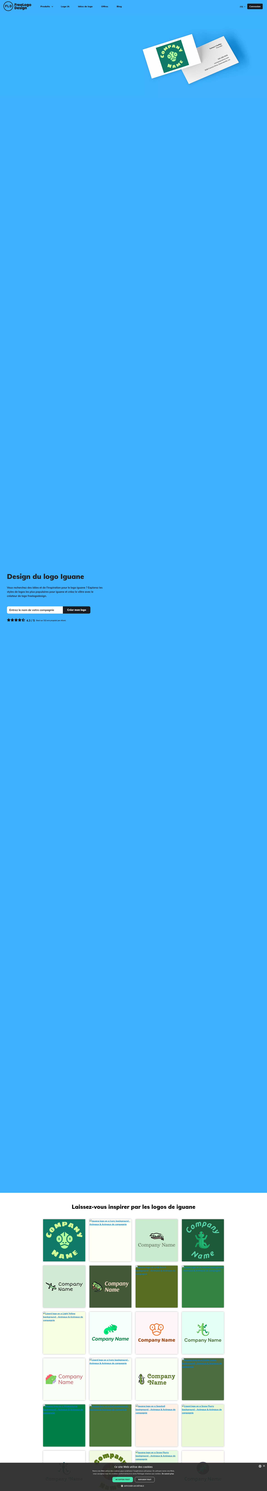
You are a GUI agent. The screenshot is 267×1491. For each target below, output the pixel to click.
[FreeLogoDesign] (29, 6)
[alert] (133, 1477)
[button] (133, 1486)
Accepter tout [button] (123, 1479)
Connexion (255, 6)
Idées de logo (85, 6)
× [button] (264, 1466)
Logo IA (65, 6)
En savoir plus (168, 1473)
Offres (104, 6)
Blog (119, 6)
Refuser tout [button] (144, 1479)
